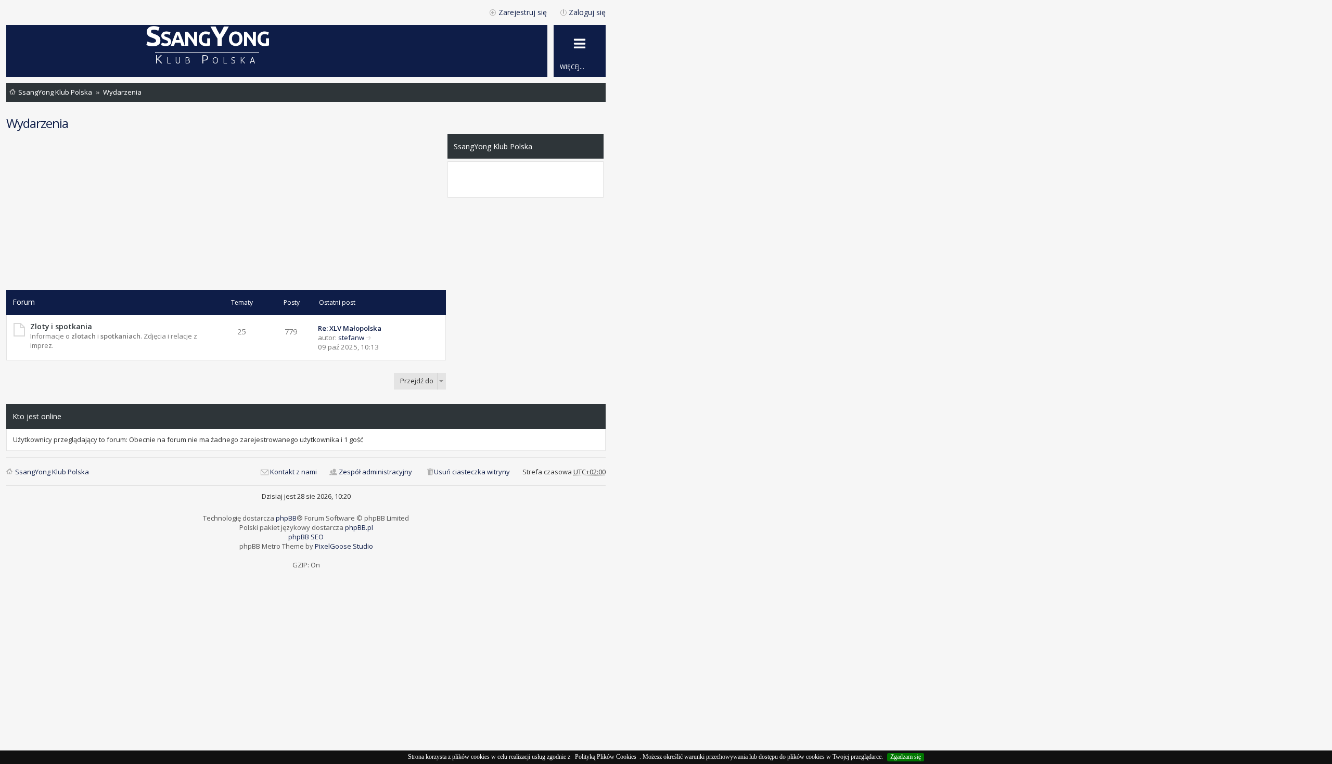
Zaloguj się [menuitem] (587, 12)
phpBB (286, 518)
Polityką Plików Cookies (605, 756)
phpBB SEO (306, 536)
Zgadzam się (905, 756)
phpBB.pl (359, 527)
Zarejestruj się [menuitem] (522, 12)
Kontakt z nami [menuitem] (293, 471)
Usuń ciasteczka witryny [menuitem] (472, 471)
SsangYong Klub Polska (55, 92)
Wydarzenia (122, 92)
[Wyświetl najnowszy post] (369, 337)
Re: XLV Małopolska (349, 328)
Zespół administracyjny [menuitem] (375, 471)
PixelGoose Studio (344, 546)
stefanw (351, 337)
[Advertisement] (226, 212)
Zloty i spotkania (61, 326)
